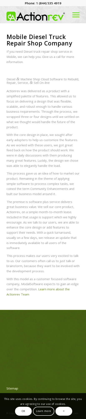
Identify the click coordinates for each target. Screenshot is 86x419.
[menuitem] (74, 14)
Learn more (43, 411)
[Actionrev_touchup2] (35, 14)
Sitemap (12, 388)
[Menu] (74, 14)
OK (23, 411)
